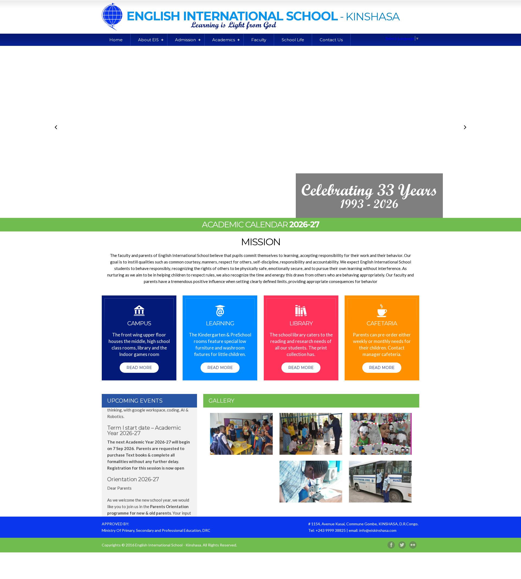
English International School (232, 15)
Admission (185, 39)
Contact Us (331, 39)
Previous (56, 127)
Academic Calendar (260, 224)
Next (465, 127)
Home (116, 39)
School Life (293, 39)
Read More (139, 367)
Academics (223, 39)
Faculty (258, 39)
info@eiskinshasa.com (377, 530)
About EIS (148, 39)
